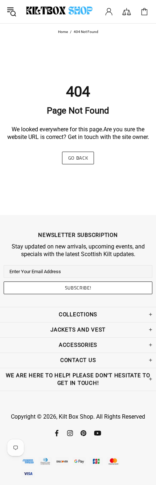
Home (63, 32)
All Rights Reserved (120, 416)
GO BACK (78, 157)
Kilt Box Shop (59, 11)
